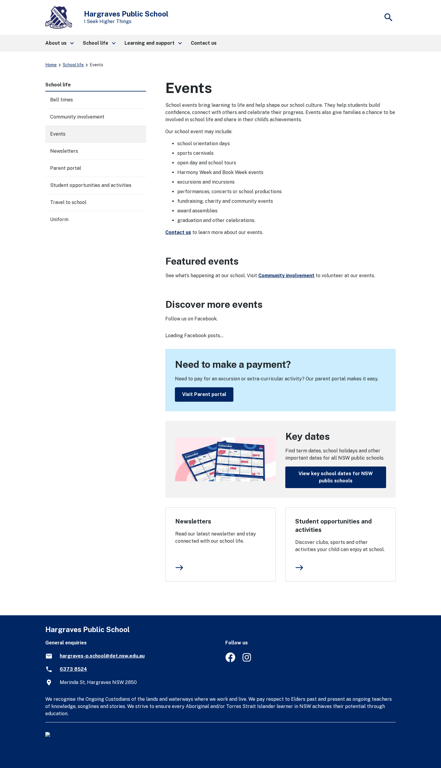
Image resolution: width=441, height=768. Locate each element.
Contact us (178, 232)
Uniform (59, 219)
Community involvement (286, 275)
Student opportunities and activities (333, 525)
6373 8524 (73, 669)
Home (51, 64)
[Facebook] (230, 660)
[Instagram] (247, 660)
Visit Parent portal (204, 394)
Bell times (61, 100)
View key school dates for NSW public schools (335, 477)
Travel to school (68, 202)
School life (73, 64)
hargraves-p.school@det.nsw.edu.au (102, 656)
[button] (59, 43)
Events (57, 134)
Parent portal (65, 168)
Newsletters (193, 521)
